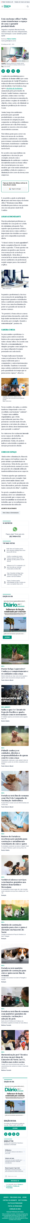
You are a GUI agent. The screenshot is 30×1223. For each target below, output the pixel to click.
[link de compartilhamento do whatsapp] (3, 71)
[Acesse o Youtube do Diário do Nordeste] (17, 1134)
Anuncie (6, 1197)
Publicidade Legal (15, 1197)
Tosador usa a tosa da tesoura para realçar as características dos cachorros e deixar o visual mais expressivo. (14, 1066)
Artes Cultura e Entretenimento (11, 513)
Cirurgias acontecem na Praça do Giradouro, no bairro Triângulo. (13, 935)
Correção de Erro (15, 1209)
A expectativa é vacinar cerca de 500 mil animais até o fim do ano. (15, 803)
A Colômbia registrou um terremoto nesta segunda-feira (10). (14, 717)
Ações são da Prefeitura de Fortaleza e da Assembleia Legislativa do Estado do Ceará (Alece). (14, 1022)
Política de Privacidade (15, 1203)
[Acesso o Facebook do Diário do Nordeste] (9, 1134)
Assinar (7, 637)
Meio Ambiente (5, 707)
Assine (24, 1197)
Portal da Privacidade (15, 1206)
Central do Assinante (10, 1200)
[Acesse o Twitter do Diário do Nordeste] (13, 1134)
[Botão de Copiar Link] (18, 71)
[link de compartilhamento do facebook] (8, 71)
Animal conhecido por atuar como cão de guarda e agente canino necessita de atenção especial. (14, 677)
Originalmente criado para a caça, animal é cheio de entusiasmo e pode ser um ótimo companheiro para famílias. (14, 762)
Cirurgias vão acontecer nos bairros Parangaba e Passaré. (13, 978)
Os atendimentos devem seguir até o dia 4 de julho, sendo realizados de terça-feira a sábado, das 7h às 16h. (14, 891)
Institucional (22, 1200)
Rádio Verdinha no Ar (7, 2)
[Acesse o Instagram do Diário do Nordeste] (5, 1134)
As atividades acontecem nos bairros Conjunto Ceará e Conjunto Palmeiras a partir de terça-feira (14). (15, 847)
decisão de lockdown (14, 88)
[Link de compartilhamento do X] (13, 71)
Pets (2, 666)
